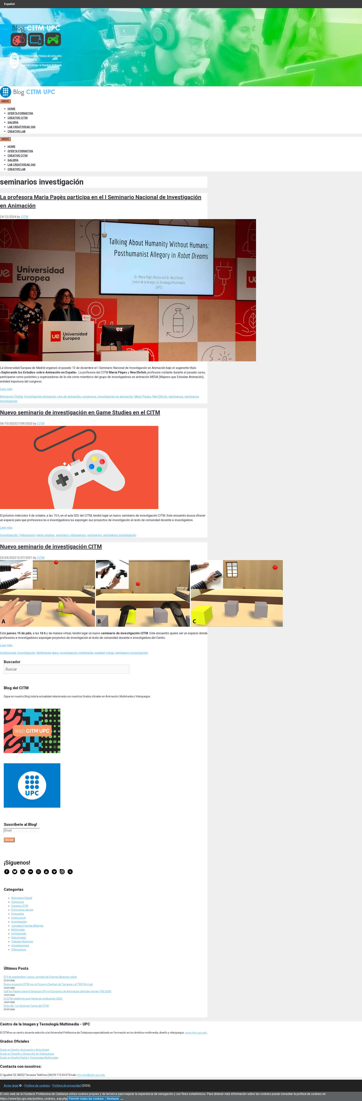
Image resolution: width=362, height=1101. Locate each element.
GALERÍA (13, 122)
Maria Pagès (142, 396)
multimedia (86, 653)
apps (55, 653)
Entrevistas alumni (22, 909)
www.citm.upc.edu (196, 1032)
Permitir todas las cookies (86, 1098)
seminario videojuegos (71, 535)
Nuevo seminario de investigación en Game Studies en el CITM (80, 412)
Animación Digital (11, 396)
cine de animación (69, 396)
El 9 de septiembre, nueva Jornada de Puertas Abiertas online (40, 976)
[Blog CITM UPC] (28, 96)
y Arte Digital (41, 1049)
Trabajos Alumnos (22, 941)
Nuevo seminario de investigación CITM (51, 546)
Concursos (17, 901)
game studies (45, 535)
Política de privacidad (66, 1085)
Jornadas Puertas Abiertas (27, 925)
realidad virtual (104, 653)
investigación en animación (115, 396)
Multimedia (43, 653)
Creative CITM (19, 905)
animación (49, 396)
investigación (68, 653)
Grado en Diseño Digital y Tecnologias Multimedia (29, 1057)
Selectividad (18, 937)
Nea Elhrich (159, 396)
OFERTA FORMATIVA (20, 113)
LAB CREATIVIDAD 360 (21, 126)
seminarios (175, 396)
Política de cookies (37, 1085)
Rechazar (113, 1098)
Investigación (33, 396)
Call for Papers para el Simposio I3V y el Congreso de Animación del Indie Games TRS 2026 (57, 991)
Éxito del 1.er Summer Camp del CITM (26, 1005)
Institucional (8, 653)
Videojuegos (27, 535)
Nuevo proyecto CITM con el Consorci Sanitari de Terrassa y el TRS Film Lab (48, 984)
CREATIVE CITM (18, 117)
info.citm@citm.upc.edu (91, 1074)
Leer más (6, 389)
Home (11, 108)
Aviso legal (11, 1085)
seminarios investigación (119, 535)
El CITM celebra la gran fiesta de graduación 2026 (33, 998)
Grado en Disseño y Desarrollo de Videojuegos (27, 1053)
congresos (89, 396)
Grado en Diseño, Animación (17, 1049)
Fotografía (17, 913)
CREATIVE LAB (16, 131)
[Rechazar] (121, 1099)
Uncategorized (20, 945)
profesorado (18, 933)
